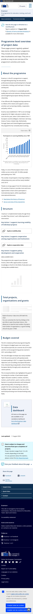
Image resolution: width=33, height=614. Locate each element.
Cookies (3, 575)
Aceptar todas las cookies (15, 605)
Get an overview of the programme (14, 202)
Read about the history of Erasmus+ (14, 199)
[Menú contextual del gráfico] (25, 130)
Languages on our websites (9, 572)
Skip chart (11, 130)
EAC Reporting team (22, 458)
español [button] (23, 6)
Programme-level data (19, 19)
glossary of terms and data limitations (18, 31)
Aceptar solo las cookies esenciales (18, 610)
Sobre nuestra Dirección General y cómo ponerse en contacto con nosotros (16, 527)
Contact (3, 565)
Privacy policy (5, 578)
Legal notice (4, 582)
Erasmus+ (4, 505)
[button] (8, 476)
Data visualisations (6, 19)
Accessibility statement (8, 517)
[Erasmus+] (5, 5)
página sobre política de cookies (20, 594)
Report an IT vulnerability (8, 569)
